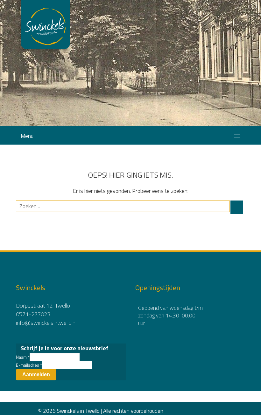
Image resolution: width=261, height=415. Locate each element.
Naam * (23, 357)
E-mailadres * (29, 365)
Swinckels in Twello (45, 20)
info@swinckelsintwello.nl (46, 322)
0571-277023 (33, 314)
